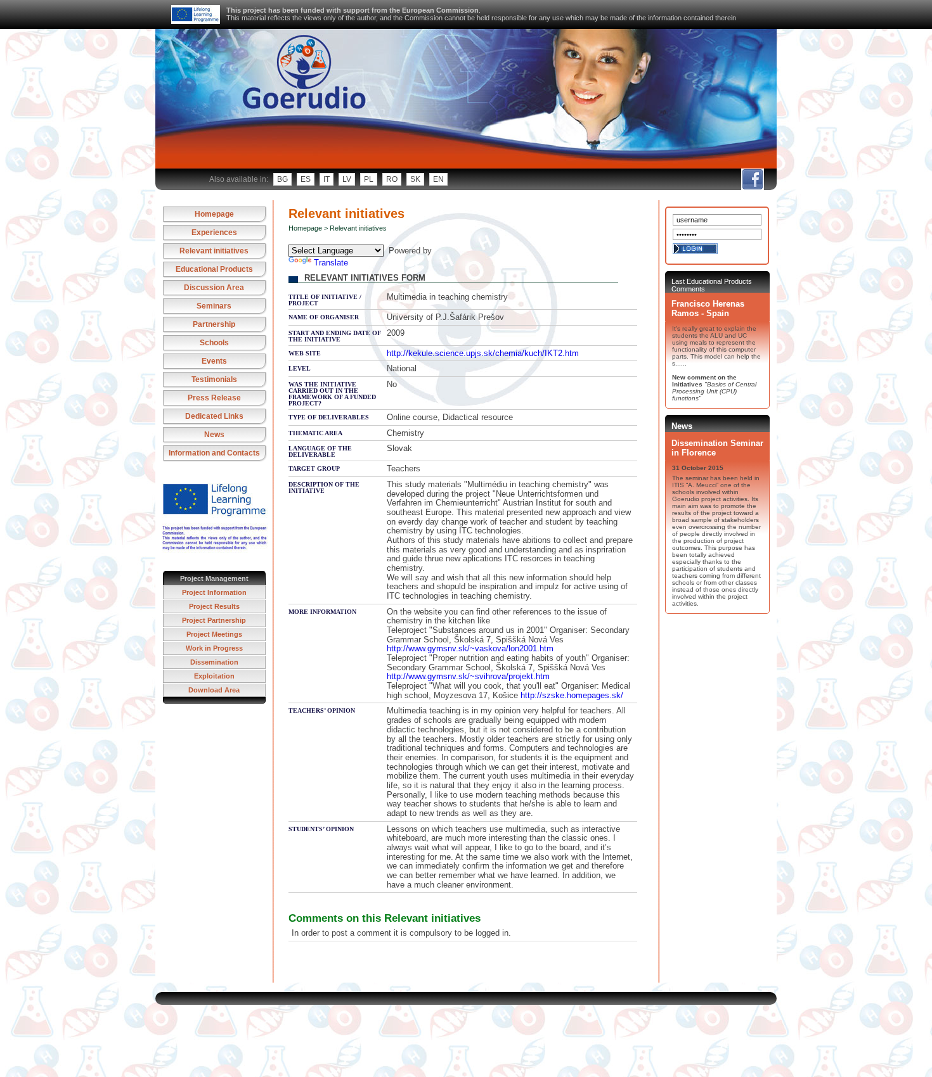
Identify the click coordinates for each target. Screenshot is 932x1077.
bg (282, 179)
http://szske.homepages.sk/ (572, 695)
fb (752, 179)
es (306, 179)
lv (346, 179)
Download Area (214, 690)
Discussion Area (214, 287)
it (326, 179)
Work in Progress (214, 648)
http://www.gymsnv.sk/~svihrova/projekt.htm (468, 676)
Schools (214, 342)
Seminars (214, 306)
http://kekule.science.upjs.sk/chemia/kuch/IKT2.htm (483, 353)
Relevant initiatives (214, 250)
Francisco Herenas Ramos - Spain (707, 308)
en (438, 179)
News (214, 434)
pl (368, 179)
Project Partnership (214, 620)
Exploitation (214, 676)
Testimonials (214, 379)
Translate (331, 262)
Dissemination (214, 662)
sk (415, 179)
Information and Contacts (214, 453)
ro (392, 179)
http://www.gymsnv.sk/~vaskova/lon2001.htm (470, 648)
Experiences (214, 232)
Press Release (214, 397)
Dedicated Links (214, 416)
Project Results (214, 606)
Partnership (214, 324)
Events (214, 361)
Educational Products (214, 269)
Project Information (214, 592)
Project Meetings (214, 634)
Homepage (214, 214)
